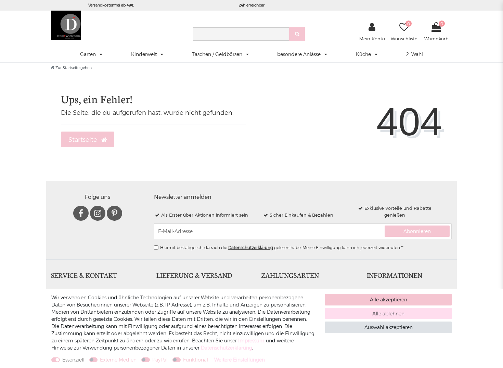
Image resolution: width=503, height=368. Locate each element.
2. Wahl (414, 54)
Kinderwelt (144, 54)
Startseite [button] (83, 139)
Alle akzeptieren (388, 299)
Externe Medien (118, 360)
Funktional (195, 360)
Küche (364, 54)
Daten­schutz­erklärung (226, 348)
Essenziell (73, 360)
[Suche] (297, 34)
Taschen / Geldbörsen (218, 54)
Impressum (251, 340)
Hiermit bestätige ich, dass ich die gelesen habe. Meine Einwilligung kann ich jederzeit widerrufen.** (281, 247)
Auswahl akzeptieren (388, 327)
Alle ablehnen (388, 313)
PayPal (160, 360)
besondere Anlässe (299, 54)
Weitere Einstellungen (239, 360)
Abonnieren (417, 231)
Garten (88, 54)
